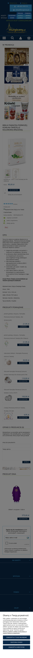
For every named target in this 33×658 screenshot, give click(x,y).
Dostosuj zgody (16, 642)
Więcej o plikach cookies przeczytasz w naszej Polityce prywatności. (15, 632)
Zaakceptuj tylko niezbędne (16, 637)
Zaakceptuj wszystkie (16, 647)
